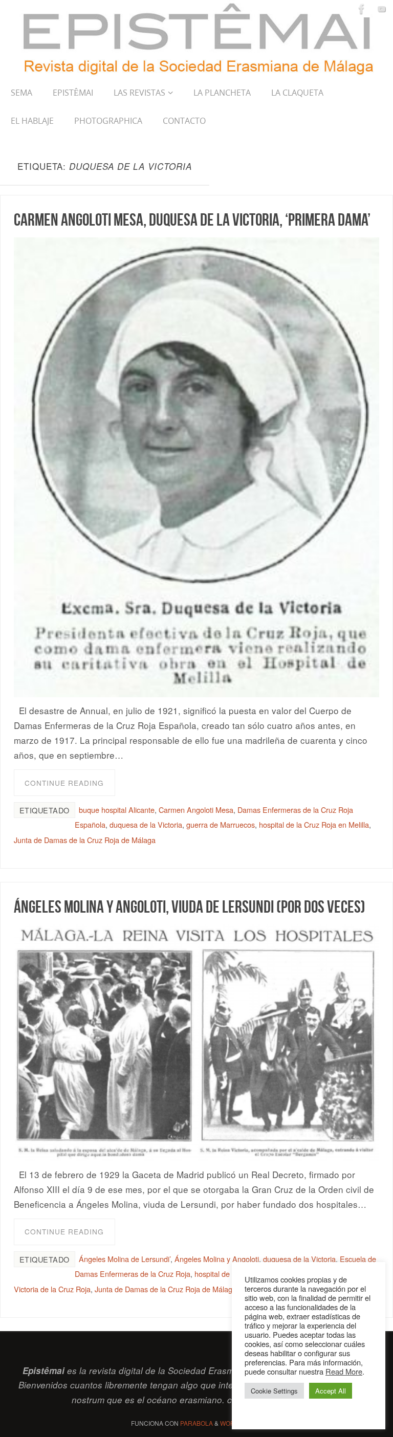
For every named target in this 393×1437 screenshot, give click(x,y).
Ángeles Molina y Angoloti (216, 1258)
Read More (343, 1371)
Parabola (196, 1423)
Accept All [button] (330, 1391)
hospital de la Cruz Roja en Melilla (314, 824)
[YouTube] (381, 8)
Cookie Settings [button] (274, 1391)
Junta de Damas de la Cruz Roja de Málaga (85, 839)
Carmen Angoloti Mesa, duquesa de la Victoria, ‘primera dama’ (192, 219)
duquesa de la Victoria (146, 824)
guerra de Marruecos (220, 824)
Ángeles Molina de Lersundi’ (124, 1258)
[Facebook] (361, 8)
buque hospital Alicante (117, 809)
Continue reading (64, 783)
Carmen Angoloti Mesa (196, 809)
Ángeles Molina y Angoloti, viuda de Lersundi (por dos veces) (189, 906)
